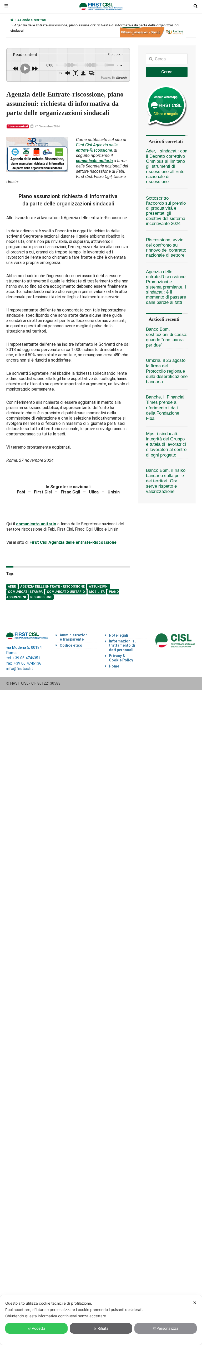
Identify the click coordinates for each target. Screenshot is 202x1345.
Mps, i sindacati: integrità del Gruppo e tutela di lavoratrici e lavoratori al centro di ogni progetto (166, 444)
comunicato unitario (66, 592)
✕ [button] (195, 1302)
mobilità (97, 592)
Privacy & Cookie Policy (121, 658)
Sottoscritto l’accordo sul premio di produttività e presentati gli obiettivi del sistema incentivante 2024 (166, 211)
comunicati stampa (25, 592)
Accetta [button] (38, 1328)
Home (114, 666)
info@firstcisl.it (19, 668)
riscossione (41, 597)
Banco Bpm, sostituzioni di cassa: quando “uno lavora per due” (167, 337)
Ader (12, 586)
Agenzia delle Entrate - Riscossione (52, 586)
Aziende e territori (31, 20)
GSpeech (121, 77)
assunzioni (99, 586)
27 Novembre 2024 (47, 126)
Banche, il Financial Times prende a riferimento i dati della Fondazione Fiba (165, 408)
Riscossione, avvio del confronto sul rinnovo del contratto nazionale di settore (166, 247)
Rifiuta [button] (103, 1328)
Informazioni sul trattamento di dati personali (123, 645)
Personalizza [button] (167, 1328)
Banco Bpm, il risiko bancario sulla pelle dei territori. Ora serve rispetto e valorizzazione (165, 481)
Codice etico (71, 645)
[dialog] (101, 1320)
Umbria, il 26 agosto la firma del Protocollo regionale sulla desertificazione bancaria (167, 371)
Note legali (118, 635)
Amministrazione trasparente (74, 637)
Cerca (167, 71)
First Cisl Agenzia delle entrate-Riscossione (97, 147)
